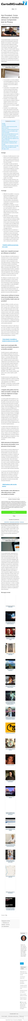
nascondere (12, 121)
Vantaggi (3, 123)
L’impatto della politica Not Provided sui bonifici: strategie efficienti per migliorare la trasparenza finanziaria (10, 138)
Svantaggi (4, 125)
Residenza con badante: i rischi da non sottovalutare (5, 924)
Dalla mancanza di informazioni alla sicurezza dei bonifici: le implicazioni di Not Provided (9, 143)
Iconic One (8, 1019)
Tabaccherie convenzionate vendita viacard (23, 973)
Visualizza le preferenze (14, 519)
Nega (14, 515)
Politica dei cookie (23, 1016)
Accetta (14, 512)
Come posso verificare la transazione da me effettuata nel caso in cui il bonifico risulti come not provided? (10, 131)
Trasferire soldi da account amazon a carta (23, 987)
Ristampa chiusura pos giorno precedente (23, 982)
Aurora (4, 24)
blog (6, 915)
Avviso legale (4, 1016)
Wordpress (20, 1019)
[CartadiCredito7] (14, 4)
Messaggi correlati (5, 148)
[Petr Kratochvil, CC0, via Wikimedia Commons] (23, 1008)
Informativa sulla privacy (13, 1016)
